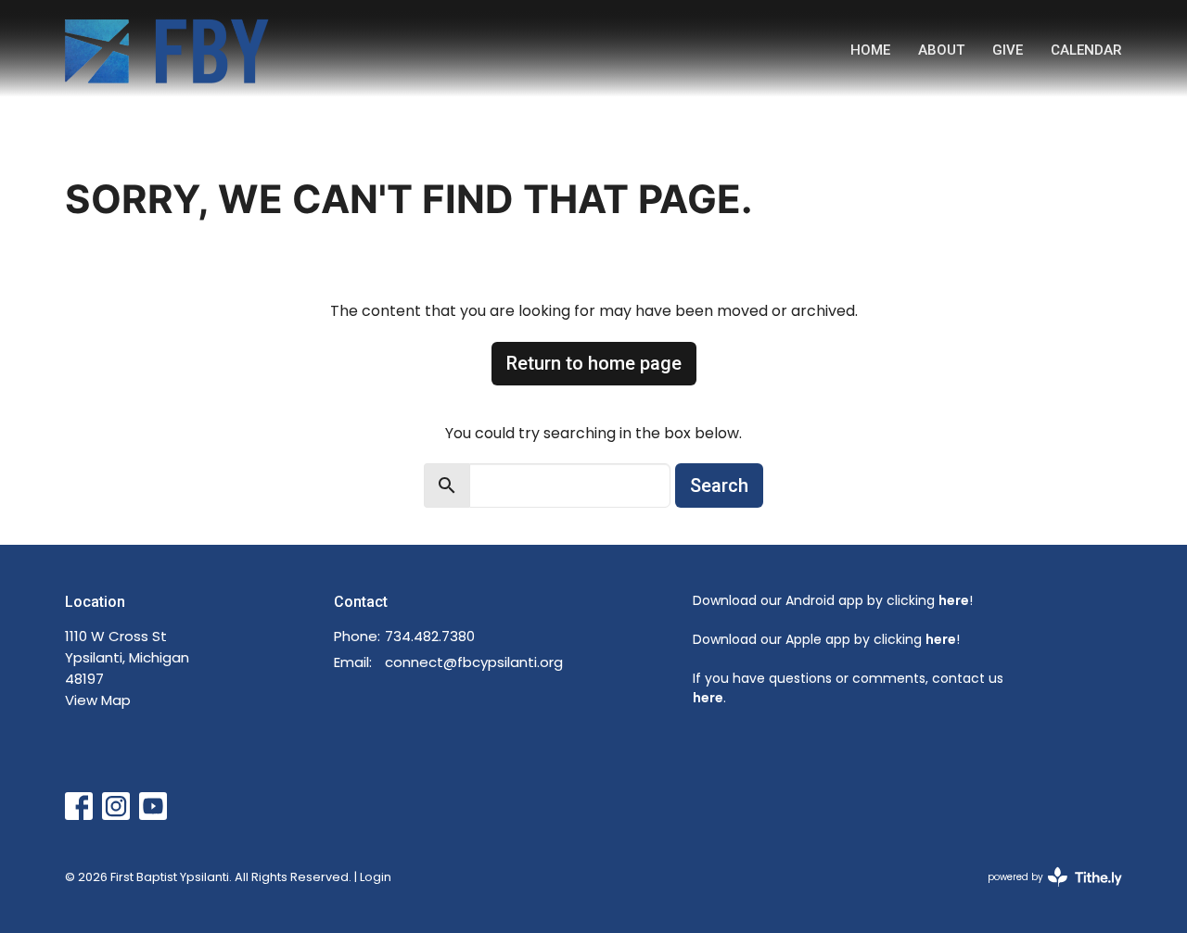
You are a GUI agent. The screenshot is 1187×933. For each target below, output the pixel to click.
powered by (1046, 892)
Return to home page (594, 363)
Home (870, 50)
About (941, 50)
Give (1007, 50)
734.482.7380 (430, 636)
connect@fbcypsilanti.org (474, 662)
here (953, 600)
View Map (98, 700)
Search (719, 485)
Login (375, 877)
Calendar (1086, 50)
